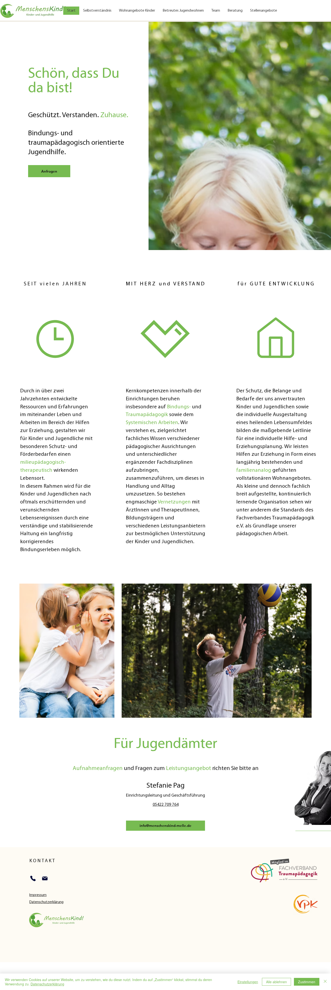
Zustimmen (306, 981)
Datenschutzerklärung (47, 984)
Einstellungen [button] (247, 981)
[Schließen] (325, 981)
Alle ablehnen (276, 981)
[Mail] (44, 878)
